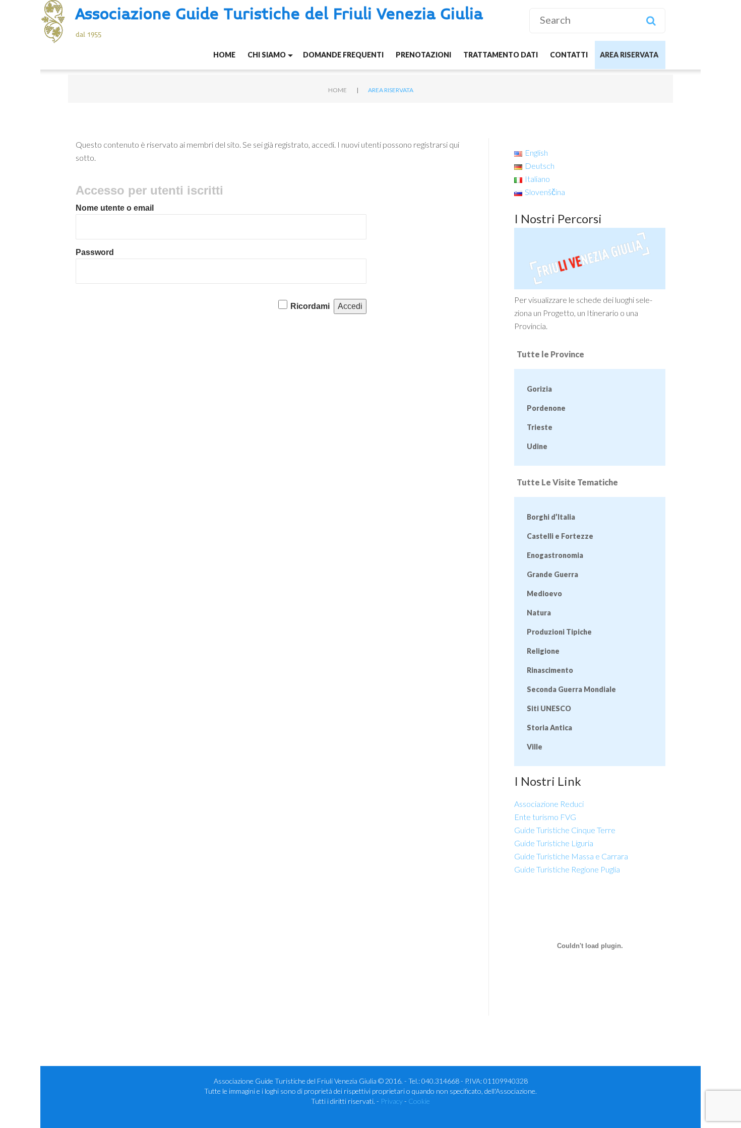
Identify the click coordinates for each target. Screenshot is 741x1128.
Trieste (539, 427)
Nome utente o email (115, 208)
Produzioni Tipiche (559, 632)
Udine (537, 446)
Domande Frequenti (343, 54)
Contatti (569, 54)
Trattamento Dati (500, 54)
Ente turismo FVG (545, 817)
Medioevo (544, 593)
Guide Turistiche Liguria (553, 843)
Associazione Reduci (549, 803)
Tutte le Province (550, 354)
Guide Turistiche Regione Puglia (567, 869)
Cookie (419, 1101)
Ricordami (310, 306)
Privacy (392, 1101)
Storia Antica (549, 727)
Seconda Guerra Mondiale (571, 689)
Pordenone (546, 408)
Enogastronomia (555, 555)
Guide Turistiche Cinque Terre (564, 830)
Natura (539, 612)
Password (95, 252)
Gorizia (539, 389)
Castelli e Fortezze (560, 536)
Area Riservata (629, 54)
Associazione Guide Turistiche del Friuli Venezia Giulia (279, 14)
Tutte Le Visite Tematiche (567, 482)
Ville (534, 746)
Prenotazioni (423, 54)
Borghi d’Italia (551, 517)
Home (224, 54)
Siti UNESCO (549, 708)
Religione (543, 651)
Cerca (650, 20)
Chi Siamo (267, 54)
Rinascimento (550, 670)
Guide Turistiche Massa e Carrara (571, 856)
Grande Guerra (552, 574)
